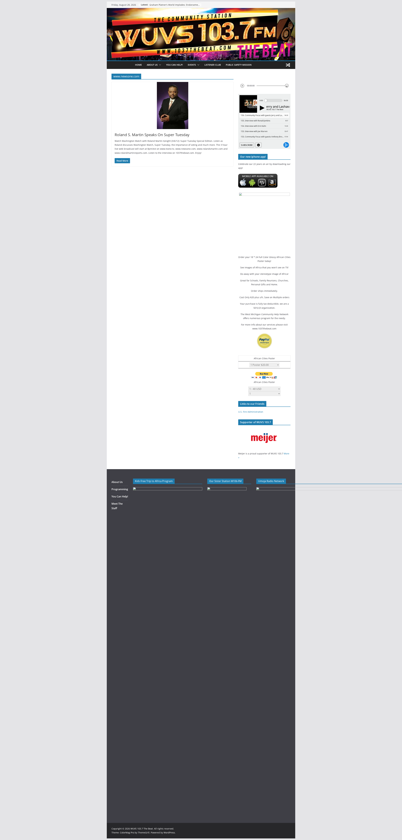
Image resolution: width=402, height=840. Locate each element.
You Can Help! (174, 64)
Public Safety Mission (239, 64)
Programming (119, 489)
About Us (117, 482)
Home (138, 64)
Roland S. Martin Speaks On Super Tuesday (152, 134)
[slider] (287, 85)
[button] (159, 65)
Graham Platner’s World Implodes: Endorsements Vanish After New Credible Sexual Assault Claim (175, 4)
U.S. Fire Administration (250, 411)
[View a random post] (288, 65)
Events (192, 64)
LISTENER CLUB (212, 64)
